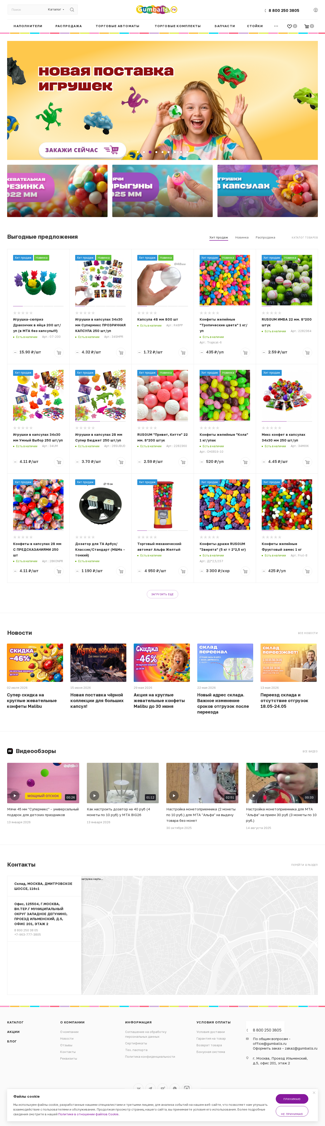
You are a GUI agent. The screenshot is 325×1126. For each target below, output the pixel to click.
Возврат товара (209, 1045)
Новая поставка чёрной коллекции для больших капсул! (96, 700)
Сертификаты (136, 1043)
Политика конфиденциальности (150, 1056)
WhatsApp (175, 1088)
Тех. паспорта (136, 1050)
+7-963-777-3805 (27, 934)
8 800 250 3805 (284, 10)
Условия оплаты (214, 1022)
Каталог (15, 1022)
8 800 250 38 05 (26, 930)
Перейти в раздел (304, 864)
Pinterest (187, 1088)
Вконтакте (138, 1088)
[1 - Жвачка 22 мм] (57, 191)
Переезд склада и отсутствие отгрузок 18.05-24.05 (284, 700)
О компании (72, 1022)
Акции (13, 1032)
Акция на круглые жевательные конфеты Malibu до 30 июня (159, 700)
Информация (138, 1022)
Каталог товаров (305, 237)
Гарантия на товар (211, 1038)
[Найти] (72, 10)
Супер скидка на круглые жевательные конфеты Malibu (32, 700)
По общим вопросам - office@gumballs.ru (272, 1041)
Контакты (68, 1052)
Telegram (150, 1088)
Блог (12, 1041)
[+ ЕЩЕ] (276, 26)
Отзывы (66, 1045)
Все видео (310, 751)
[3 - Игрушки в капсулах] (267, 191)
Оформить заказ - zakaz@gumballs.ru (285, 1048)
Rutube (163, 1088)
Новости (67, 1038)
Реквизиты (68, 1058)
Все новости (308, 633)
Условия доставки (211, 1032)
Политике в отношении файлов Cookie (88, 1114)
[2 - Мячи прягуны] (162, 191)
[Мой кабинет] (316, 10)
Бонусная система (211, 1052)
